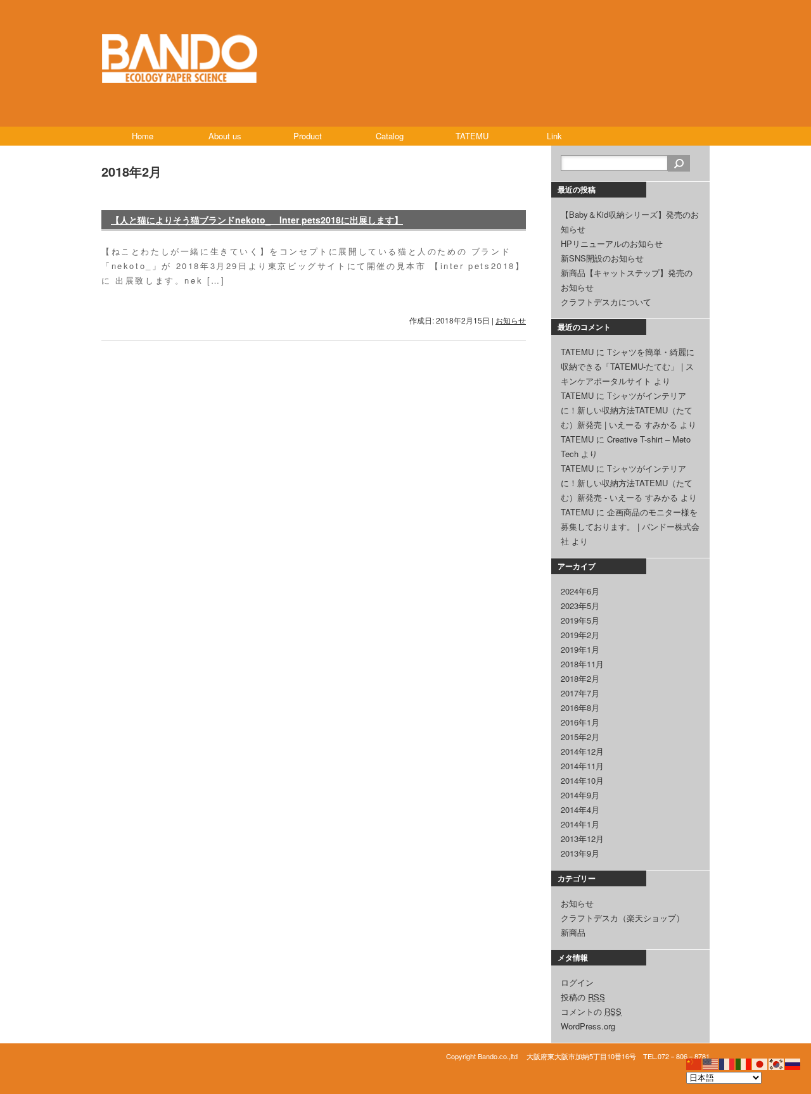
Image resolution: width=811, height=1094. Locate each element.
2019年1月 (580, 649)
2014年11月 (582, 766)
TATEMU (472, 136)
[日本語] (760, 1063)
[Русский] (793, 1063)
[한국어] (777, 1063)
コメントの (591, 1011)
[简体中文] (694, 1063)
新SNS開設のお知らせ (602, 258)
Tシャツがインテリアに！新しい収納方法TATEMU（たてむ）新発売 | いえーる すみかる (627, 410)
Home (142, 136)
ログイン (577, 982)
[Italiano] (744, 1063)
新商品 (573, 932)
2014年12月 (582, 751)
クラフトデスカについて (606, 302)
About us (224, 136)
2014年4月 (580, 809)
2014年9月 (580, 795)
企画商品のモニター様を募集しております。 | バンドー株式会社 (630, 526)
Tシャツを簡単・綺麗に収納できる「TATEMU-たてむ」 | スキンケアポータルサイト (627, 366)
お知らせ (510, 320)
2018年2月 (580, 678)
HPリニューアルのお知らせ (612, 243)
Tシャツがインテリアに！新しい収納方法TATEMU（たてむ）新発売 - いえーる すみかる (627, 482)
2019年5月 (580, 620)
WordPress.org (588, 1026)
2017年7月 (580, 693)
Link (554, 136)
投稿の (583, 997)
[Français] (727, 1063)
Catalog (390, 136)
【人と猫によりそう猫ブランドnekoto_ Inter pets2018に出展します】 (257, 219)
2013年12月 (582, 839)
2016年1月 (580, 722)
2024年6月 (580, 591)
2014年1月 (580, 824)
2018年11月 (582, 664)
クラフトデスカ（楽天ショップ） (622, 918)
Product (307, 136)
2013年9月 (580, 853)
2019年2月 (580, 635)
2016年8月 (580, 707)
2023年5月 (580, 606)
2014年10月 (582, 780)
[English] (711, 1063)
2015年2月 (580, 737)
